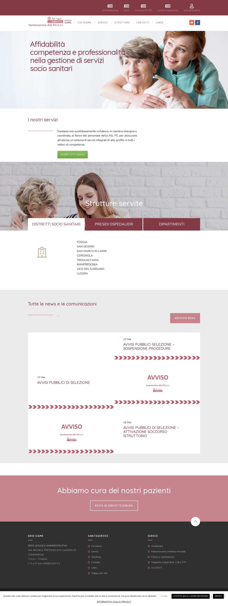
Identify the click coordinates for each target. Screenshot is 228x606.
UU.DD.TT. (156, 567)
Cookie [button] (164, 596)
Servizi (103, 22)
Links (160, 22)
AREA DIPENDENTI (191, 10)
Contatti (143, 22)
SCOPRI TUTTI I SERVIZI (73, 154)
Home (68, 22)
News (127, 10)
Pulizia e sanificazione (162, 557)
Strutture (122, 22)
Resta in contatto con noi (114, 505)
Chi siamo (84, 22)
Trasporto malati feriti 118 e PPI (168, 562)
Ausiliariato (157, 546)
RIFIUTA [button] (218, 596)
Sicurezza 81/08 (143, 10)
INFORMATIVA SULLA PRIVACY (114, 601)
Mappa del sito (99, 573)
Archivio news (185, 318)
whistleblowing (110, 10)
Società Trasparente (167, 10)
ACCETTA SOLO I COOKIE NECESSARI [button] (190, 596)
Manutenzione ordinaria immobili (168, 551)
